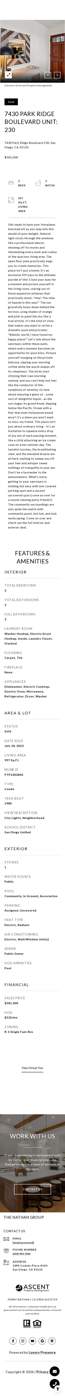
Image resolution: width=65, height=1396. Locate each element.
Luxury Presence (42, 1352)
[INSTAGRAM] (22, 1341)
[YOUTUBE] (32, 1341)
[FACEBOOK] (13, 1341)
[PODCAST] (52, 1341)
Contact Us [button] (32, 1189)
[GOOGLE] (42, 1341)
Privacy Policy (48, 1372)
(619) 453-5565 (22, 1253)
